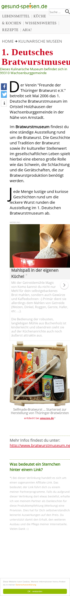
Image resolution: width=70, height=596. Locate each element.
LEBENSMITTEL (16, 16)
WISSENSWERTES (41, 23)
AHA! (27, 30)
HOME (8, 41)
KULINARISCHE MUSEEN (40, 41)
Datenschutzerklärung (26, 584)
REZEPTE (10, 30)
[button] (4, 86)
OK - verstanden (35, 591)
